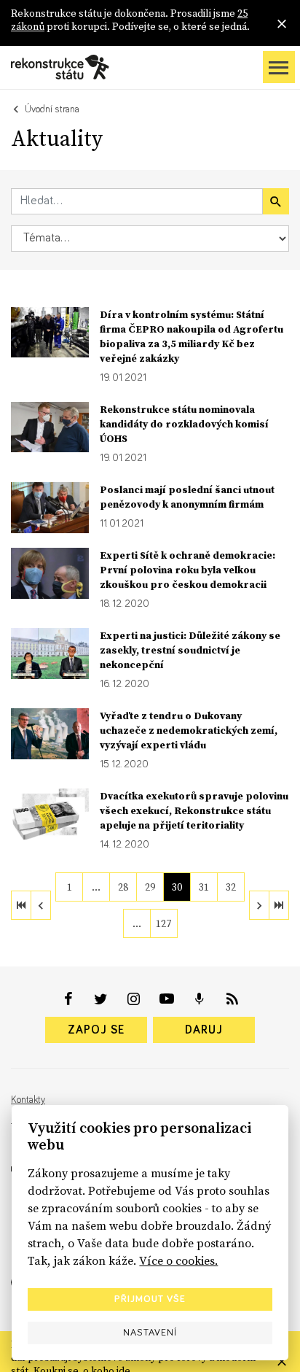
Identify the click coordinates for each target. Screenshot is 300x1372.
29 (150, 887)
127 (163, 923)
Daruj (204, 1030)
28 (123, 887)
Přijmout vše (150, 1299)
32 (231, 887)
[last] (278, 905)
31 (204, 887)
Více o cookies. (178, 1260)
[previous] (40, 905)
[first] (21, 905)
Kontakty (28, 1100)
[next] (259, 905)
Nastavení (150, 1333)
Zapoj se (96, 1030)
